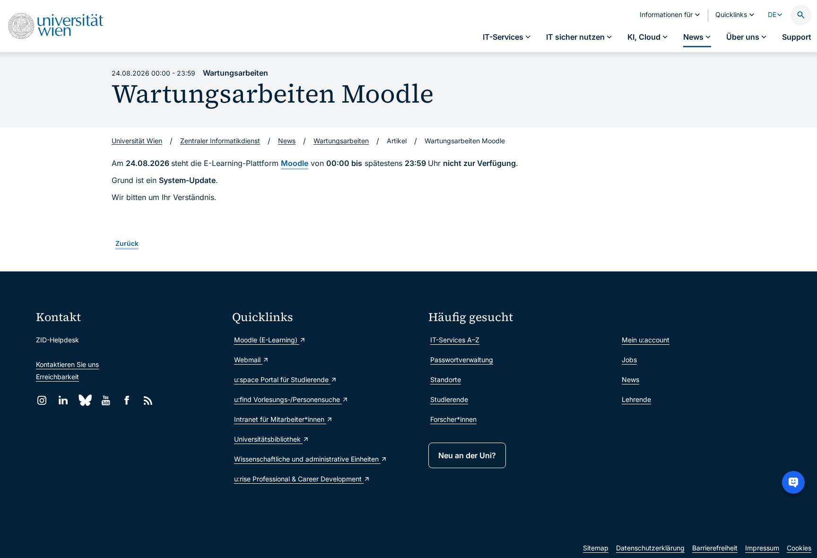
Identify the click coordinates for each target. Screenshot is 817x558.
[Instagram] (42, 400)
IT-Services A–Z (454, 340)
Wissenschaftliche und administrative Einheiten (307, 459)
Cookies (799, 548)
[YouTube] (105, 400)
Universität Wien (137, 141)
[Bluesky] (84, 400)
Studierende (449, 399)
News (630, 379)
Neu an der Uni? (467, 455)
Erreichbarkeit (57, 377)
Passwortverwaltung (461, 360)
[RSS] (148, 400)
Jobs (629, 360)
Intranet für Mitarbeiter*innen (280, 419)
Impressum (762, 548)
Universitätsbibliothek (268, 439)
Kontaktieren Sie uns (67, 364)
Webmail (248, 360)
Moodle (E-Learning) (266, 340)
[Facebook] (127, 400)
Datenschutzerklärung (650, 548)
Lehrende (636, 399)
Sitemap (595, 548)
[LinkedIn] (63, 400)
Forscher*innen (453, 419)
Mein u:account (645, 340)
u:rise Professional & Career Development (299, 479)
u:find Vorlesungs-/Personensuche (288, 399)
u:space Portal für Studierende (282, 379)
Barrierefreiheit (715, 548)
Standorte (445, 379)
